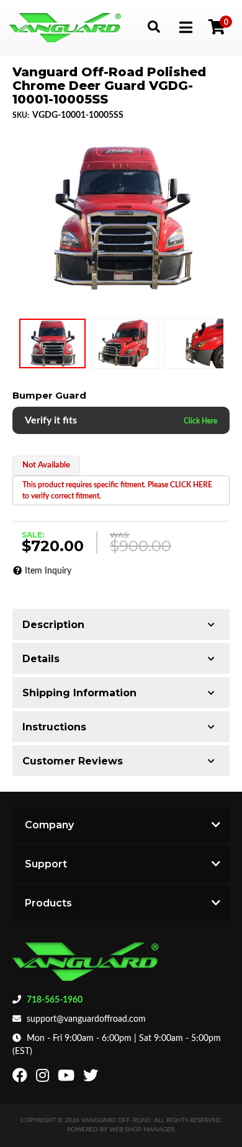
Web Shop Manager (141, 1130)
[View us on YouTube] (68, 1078)
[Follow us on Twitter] (92, 1078)
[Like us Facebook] (21, 1078)
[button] (154, 26)
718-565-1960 (55, 1000)
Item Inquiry (48, 571)
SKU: (20, 115)
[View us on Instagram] (44, 1078)
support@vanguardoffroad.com (86, 1019)
